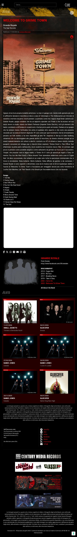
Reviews (46, 437)
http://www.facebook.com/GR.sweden (54, 264)
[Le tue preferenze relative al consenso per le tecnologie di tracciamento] (73, 533)
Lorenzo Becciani (24, 32)
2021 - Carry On (47, 281)
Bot (45, 432)
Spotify (46, 429)
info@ (46, 444)
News (46, 439)
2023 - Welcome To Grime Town (52, 283)
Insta (45, 434)
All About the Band (48, 288)
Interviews (47, 442)
